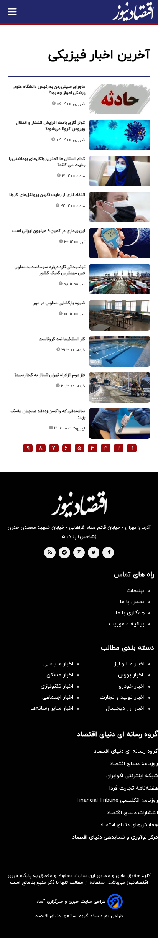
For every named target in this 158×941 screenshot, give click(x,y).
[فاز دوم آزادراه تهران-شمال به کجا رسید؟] (119, 387)
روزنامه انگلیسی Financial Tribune (117, 800)
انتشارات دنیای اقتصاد (132, 812)
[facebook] (109, 552)
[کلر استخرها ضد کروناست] (119, 351)
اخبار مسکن (59, 675)
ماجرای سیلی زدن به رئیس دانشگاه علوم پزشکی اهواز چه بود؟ (49, 90)
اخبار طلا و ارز (129, 664)
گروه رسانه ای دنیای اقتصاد (126, 751)
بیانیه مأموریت (127, 624)
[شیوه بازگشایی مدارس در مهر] (119, 315)
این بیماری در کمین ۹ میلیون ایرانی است (48, 231)
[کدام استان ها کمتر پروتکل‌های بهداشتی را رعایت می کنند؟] (119, 171)
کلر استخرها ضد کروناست (62, 339)
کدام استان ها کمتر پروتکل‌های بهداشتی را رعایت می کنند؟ (47, 162)
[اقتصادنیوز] (79, 504)
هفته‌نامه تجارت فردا (133, 788)
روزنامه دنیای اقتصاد (134, 763)
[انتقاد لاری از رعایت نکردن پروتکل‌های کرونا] (119, 207)
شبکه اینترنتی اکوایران (132, 776)
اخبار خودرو (132, 686)
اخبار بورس (131, 675)
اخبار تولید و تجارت (122, 697)
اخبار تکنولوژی (57, 686)
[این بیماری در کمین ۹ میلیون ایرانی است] (119, 243)
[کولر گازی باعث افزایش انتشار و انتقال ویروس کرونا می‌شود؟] (119, 135)
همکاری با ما (130, 613)
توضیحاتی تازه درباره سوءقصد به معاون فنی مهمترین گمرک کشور (50, 270)
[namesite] (133, 11)
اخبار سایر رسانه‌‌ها (52, 708)
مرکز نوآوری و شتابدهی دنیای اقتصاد (115, 837)
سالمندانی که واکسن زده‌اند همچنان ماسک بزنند (47, 414)
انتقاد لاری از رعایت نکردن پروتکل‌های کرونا (47, 195)
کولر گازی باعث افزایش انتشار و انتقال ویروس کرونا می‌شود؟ (50, 126)
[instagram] (79, 552)
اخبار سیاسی (58, 664)
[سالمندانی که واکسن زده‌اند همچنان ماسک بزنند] (119, 423)
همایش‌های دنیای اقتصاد (129, 825)
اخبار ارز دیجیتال (125, 708)
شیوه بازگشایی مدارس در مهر (59, 303)
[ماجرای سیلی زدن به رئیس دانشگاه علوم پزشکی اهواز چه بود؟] (119, 99)
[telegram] (64, 552)
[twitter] (93, 552)
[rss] (50, 552)
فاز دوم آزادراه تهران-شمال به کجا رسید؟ (50, 375)
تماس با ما (132, 601)
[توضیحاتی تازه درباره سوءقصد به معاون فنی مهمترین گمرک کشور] (119, 279)
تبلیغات (136, 590)
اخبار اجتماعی (57, 697)
